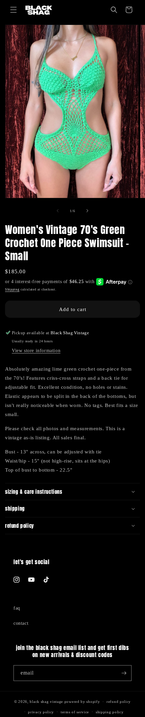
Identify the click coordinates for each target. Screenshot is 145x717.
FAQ (16, 608)
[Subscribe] (123, 673)
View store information (36, 350)
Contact (20, 623)
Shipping (12, 289)
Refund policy (119, 701)
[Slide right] (87, 210)
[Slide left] (57, 210)
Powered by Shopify (82, 701)
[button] (13, 9)
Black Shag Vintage (46, 701)
